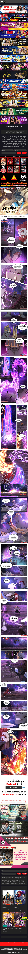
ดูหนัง (22, 945)
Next (24, 153)
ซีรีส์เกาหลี (3, 942)
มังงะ (10, 945)
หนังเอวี (14, 942)
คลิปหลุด (18, 945)
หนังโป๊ (14, 945)
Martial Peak (17, 128)
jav (5, 945)
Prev (19, 153)
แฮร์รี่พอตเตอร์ (9, 942)
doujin (19, 942)
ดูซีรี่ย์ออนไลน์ (24, 942)
